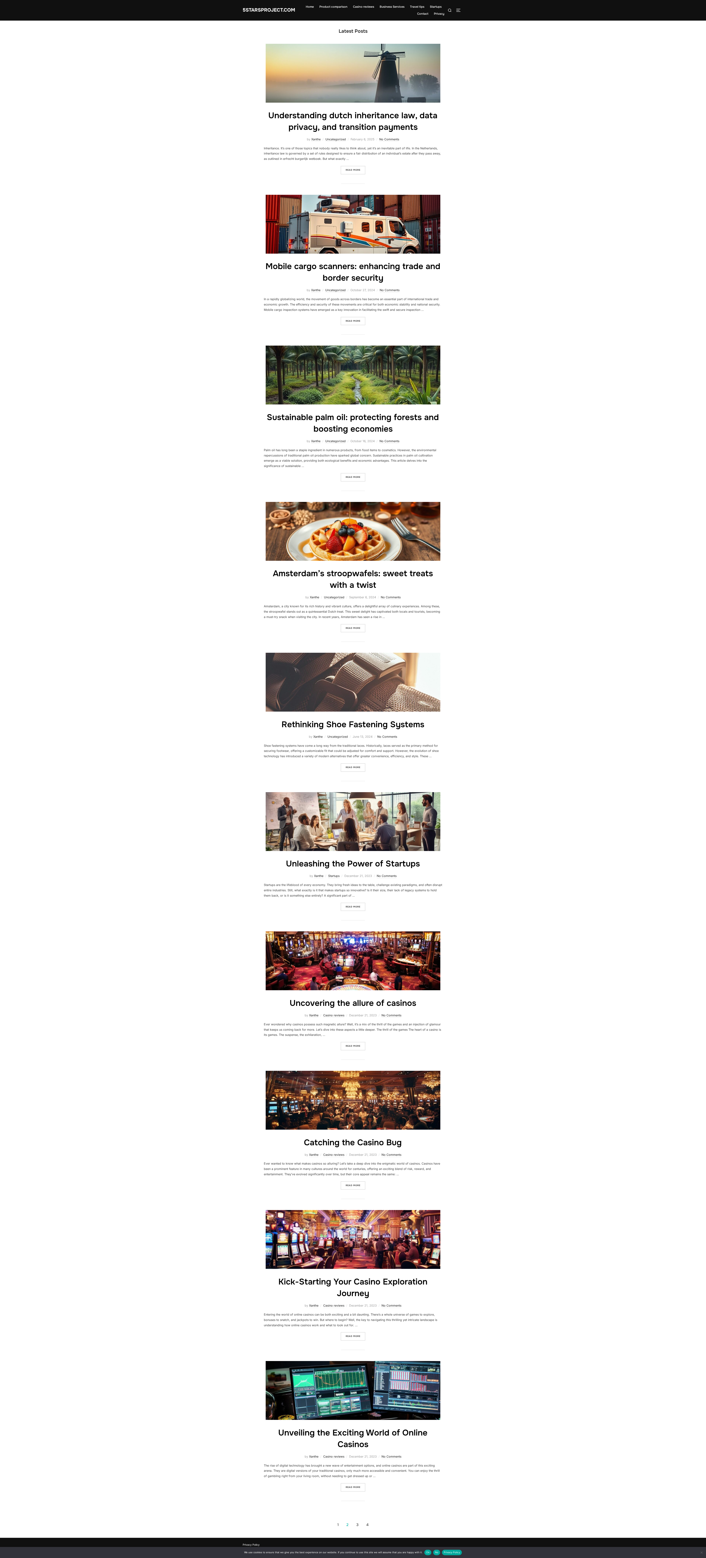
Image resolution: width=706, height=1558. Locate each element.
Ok (427, 1552)
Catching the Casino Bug (353, 1142)
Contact (422, 14)
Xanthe (316, 139)
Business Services (392, 7)
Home (310, 7)
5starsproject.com (269, 10)
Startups (436, 7)
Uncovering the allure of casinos (353, 1003)
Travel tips (417, 7)
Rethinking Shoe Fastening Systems (352, 724)
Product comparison (333, 7)
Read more (355, 169)
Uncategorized (335, 139)
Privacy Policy (251, 1544)
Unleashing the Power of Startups (353, 863)
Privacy (439, 14)
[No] (701, 1552)
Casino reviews (363, 7)
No (436, 1552)
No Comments (389, 139)
